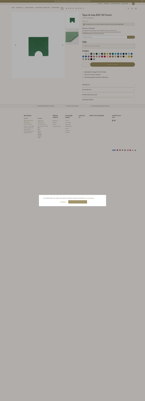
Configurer (63, 202)
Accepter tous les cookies (77, 202)
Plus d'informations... (89, 198)
